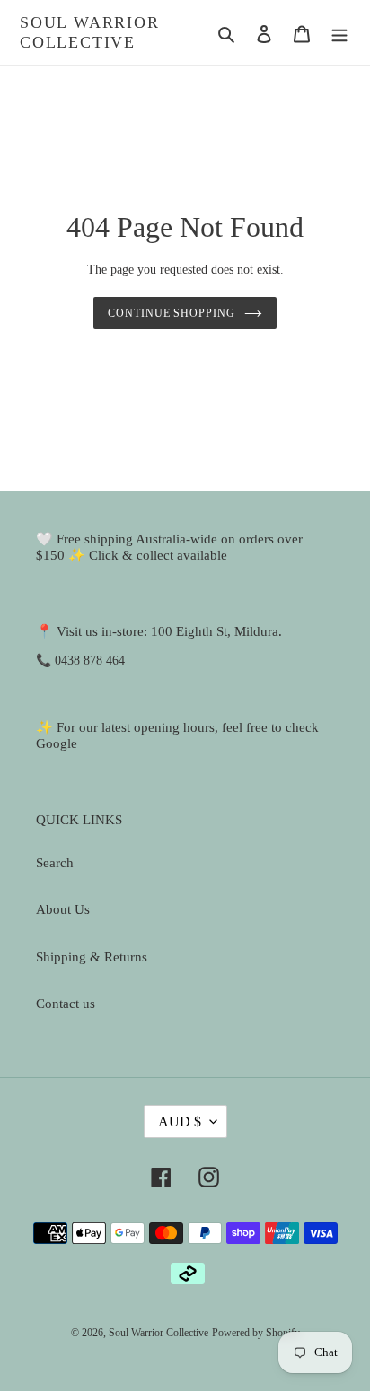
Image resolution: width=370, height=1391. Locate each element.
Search (55, 863)
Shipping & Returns (91, 957)
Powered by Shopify (256, 1332)
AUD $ (179, 1121)
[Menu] (339, 32)
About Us (63, 909)
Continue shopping (172, 313)
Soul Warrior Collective (90, 32)
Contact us (65, 1003)
